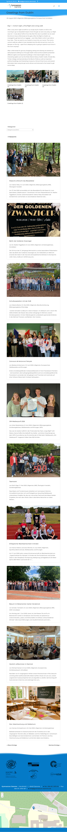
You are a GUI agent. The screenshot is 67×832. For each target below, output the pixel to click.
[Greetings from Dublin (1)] (15, 100)
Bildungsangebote (30, 18)
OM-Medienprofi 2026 (17, 421)
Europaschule (40, 18)
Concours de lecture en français (20, 361)
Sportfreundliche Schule (16, 550)
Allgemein (20, 18)
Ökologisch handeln (15, 187)
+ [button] (2, 794)
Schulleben (49, 18)
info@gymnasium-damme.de (40, 788)
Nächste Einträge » (54, 745)
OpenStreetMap (58, 827)
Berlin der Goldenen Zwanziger (20, 241)
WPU (41, 427)
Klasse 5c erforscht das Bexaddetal (21, 181)
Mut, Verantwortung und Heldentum (22, 724)
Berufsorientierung (43, 305)
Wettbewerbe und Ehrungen (18, 367)
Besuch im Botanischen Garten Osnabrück (24, 604)
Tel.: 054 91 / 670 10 (52, 786)
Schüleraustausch (14, 670)
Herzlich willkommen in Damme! (21, 664)
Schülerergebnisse (47, 245)
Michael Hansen (17, 668)
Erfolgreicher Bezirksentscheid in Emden (24, 544)
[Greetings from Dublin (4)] (32, 82)
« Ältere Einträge (12, 745)
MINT (11, 610)
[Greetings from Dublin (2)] (15, 82)
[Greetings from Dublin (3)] (50, 82)
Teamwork (13, 481)
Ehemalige (24, 307)
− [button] (2, 796)
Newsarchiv (12, 137)
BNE (49, 185)
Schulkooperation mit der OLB (20, 301)
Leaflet (52, 827)
